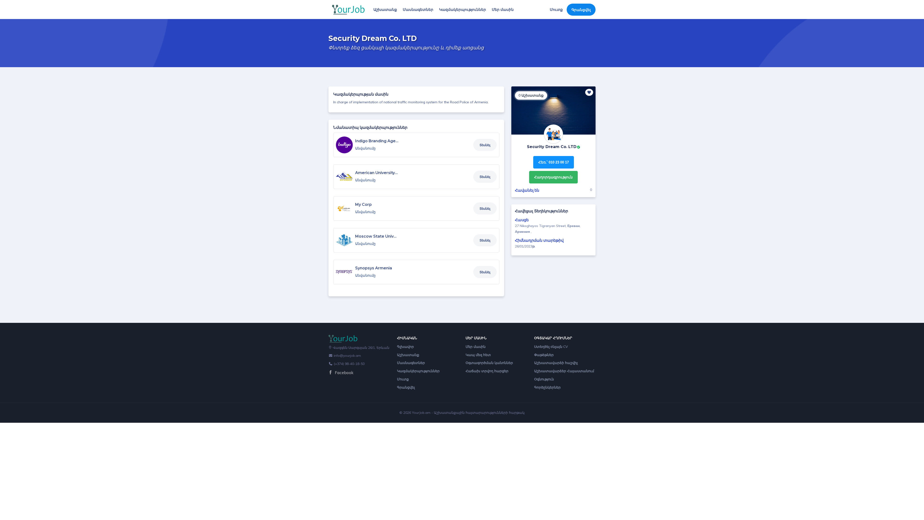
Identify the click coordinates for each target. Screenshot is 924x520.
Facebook (343, 372)
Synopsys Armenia (373, 268)
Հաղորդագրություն (553, 177)
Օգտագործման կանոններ (489, 363)
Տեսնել (485, 145)
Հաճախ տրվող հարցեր (487, 371)
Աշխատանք (385, 9)
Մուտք (556, 9)
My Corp (363, 204)
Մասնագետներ (418, 9)
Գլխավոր (405, 346)
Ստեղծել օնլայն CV (551, 346)
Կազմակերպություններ (462, 9)
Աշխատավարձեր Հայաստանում (564, 371)
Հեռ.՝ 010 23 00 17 (553, 162)
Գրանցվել (581, 9)
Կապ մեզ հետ (478, 355)
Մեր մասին (503, 9)
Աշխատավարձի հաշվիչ (556, 363)
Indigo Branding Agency (379, 141)
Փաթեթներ (544, 355)
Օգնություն (544, 379)
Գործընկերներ (547, 387)
